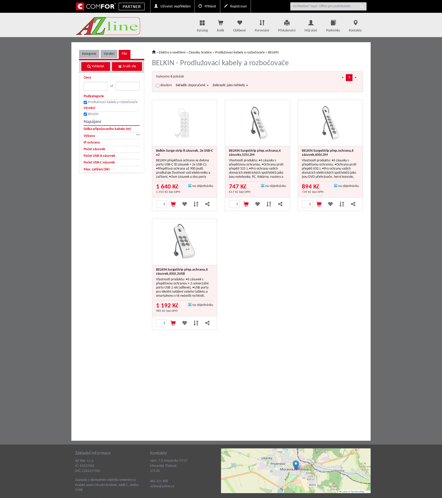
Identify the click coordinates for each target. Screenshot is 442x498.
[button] (296, 465)
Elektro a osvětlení (172, 52)
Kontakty (355, 30)
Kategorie (89, 54)
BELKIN (93, 114)
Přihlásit (210, 6)
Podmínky (333, 30)
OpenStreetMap (357, 491)
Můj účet (310, 30)
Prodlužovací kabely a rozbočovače (113, 102)
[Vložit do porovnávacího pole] (196, 204)
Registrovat (238, 6)
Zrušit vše (129, 66)
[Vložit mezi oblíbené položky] (184, 204)
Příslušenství (286, 30)
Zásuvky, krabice (200, 52)
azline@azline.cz (162, 486)
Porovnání (262, 30)
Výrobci (109, 54)
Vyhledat (97, 66)
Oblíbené (239, 30)
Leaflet (344, 491)
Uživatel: (175, 6)
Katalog (202, 30)
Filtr (124, 54)
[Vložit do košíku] (173, 204)
